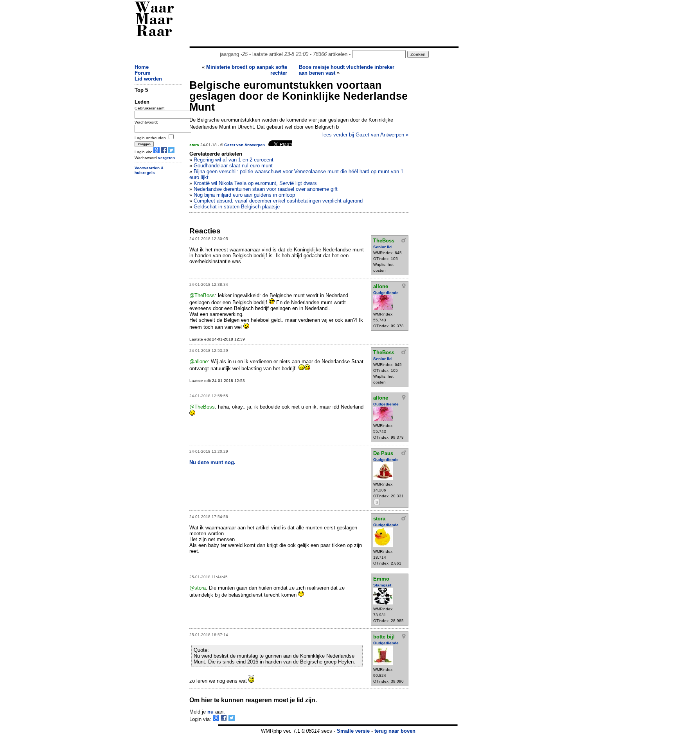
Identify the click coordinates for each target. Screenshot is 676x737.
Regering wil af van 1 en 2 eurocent (233, 160)
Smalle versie (353, 731)
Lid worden (148, 79)
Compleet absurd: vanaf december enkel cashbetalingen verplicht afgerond (278, 201)
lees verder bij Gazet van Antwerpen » (365, 135)
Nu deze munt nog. (212, 462)
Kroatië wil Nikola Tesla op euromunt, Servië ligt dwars (255, 183)
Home (142, 67)
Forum (143, 73)
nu (210, 712)
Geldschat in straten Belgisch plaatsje (237, 207)
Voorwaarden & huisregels (149, 170)
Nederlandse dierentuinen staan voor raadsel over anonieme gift (266, 189)
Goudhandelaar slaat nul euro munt (233, 166)
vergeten (166, 158)
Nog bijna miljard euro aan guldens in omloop (244, 195)
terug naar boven (394, 731)
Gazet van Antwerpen (244, 145)
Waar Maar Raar (154, 20)
